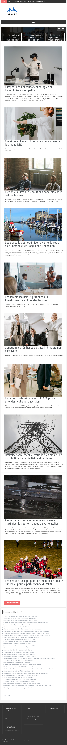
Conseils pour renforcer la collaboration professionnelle (18, 688)
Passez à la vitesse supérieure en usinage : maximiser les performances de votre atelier (31, 522)
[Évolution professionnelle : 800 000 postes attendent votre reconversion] (33, 380)
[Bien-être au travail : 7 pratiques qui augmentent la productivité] (33, 123)
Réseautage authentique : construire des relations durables (19, 648)
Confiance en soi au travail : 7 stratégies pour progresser (18, 660)
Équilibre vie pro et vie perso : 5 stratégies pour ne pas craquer (20, 641)
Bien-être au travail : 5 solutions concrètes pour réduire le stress (12, 38)
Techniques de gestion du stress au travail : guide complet (19, 652)
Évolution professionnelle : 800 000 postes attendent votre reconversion (31, 400)
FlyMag (25, 739)
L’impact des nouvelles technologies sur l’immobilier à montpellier (29, 88)
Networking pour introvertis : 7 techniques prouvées (17, 643)
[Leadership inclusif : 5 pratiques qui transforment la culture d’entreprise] (33, 279)
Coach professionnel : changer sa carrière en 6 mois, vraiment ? (20, 681)
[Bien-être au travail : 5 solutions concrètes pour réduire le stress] (33, 174)
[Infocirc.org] (12, 11)
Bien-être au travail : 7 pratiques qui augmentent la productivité (33, 143)
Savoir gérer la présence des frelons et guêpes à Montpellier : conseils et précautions (26, 673)
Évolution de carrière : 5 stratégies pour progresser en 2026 (19, 646)
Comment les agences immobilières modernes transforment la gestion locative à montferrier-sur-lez (29, 686)
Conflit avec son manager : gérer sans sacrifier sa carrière (18, 677)
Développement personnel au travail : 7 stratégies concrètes (19, 654)
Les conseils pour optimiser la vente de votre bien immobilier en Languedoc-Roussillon (34, 1)
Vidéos (17, 730)
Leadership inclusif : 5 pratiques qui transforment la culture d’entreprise (55, 38)
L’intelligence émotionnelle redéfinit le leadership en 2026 (18, 671)
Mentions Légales (9, 730)
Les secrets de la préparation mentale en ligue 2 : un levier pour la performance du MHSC (34, 582)
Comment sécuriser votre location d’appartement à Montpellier (20, 679)
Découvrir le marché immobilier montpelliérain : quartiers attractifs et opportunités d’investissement (29, 658)
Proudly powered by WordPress (10, 739)
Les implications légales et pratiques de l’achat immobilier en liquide (21, 637)
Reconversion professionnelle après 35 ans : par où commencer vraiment (22, 683)
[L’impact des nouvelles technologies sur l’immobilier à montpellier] (33, 66)
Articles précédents (12, 603)
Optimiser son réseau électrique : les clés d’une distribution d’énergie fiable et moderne (33, 456)
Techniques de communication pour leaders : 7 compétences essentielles (22, 665)
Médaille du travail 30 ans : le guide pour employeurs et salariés (20, 656)
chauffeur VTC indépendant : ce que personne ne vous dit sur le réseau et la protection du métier (29, 669)
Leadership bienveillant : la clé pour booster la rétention (18, 650)
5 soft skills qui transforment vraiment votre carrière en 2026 (19, 639)
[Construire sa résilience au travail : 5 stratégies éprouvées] (33, 329)
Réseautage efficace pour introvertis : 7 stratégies (17, 662)
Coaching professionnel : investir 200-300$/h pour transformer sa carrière (23, 667)
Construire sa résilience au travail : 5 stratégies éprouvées (33, 349)
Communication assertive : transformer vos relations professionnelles (21, 675)
